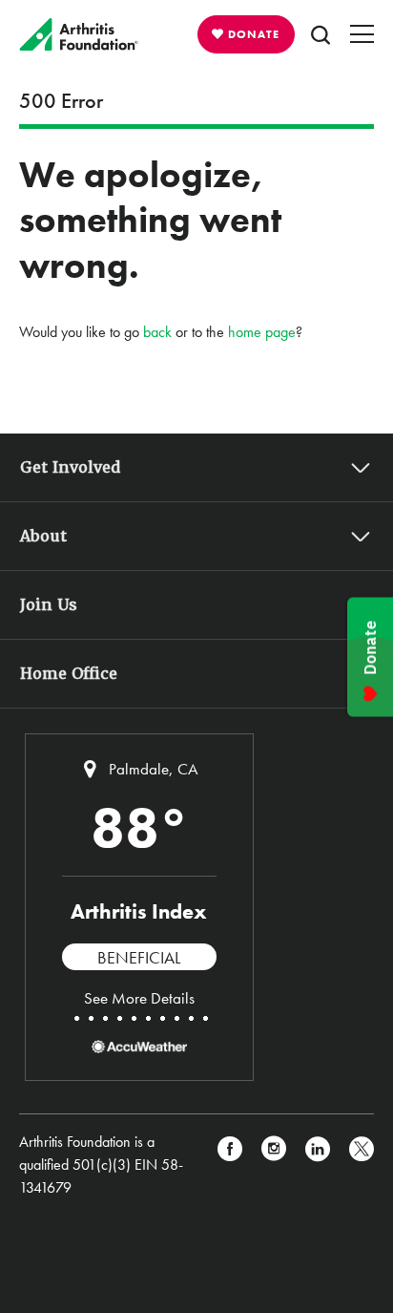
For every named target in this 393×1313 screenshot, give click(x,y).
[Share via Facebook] (229, 1165)
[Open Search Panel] (320, 34)
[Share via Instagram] (273, 1165)
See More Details (139, 997)
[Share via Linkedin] (317, 1165)
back (157, 332)
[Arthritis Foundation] (78, 34)
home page (262, 332)
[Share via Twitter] (361, 1165)
